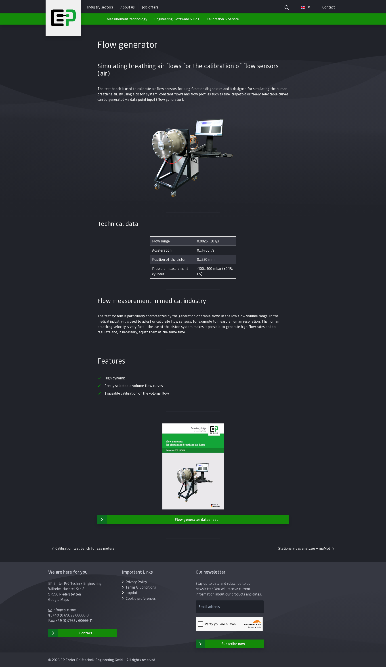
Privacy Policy (136, 581)
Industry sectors (100, 7)
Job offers (150, 7)
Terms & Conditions (141, 587)
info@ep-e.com (64, 609)
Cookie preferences (141, 598)
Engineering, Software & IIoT (177, 19)
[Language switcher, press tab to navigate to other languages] (305, 7)
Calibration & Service (223, 19)
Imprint (131, 592)
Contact (328, 7)
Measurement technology (127, 19)
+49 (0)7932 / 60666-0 (71, 615)
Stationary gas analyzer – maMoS (304, 548)
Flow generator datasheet (196, 519)
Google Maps (58, 599)
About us (127, 7)
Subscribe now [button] (233, 643)
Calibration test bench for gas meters (84, 548)
